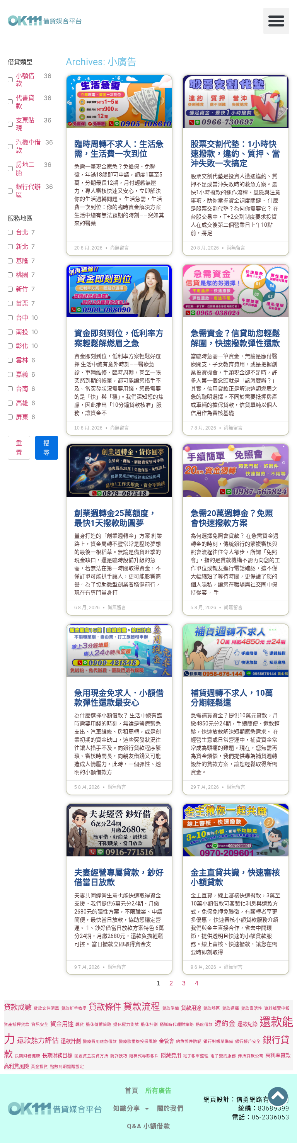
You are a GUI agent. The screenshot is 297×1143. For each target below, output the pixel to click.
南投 (22, 332)
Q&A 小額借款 (148, 1126)
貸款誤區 (211, 1008)
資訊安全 (39, 1024)
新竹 (22, 289)
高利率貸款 (277, 1055)
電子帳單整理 (195, 1055)
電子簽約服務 (223, 1055)
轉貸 (79, 1024)
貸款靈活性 (251, 1008)
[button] (276, 21)
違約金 (225, 1023)
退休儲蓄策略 (98, 1024)
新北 (22, 246)
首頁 (131, 1090)
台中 (22, 317)
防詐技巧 (118, 1055)
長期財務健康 (27, 1055)
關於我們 (170, 1108)
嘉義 (22, 374)
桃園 (22, 275)
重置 (19, 447)
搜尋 (46, 447)
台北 (22, 232)
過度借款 (204, 1024)
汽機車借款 (28, 146)
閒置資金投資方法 (91, 1055)
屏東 (22, 417)
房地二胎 (25, 169)
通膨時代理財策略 (177, 1024)
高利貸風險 (16, 1066)
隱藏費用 (171, 1055)
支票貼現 (25, 124)
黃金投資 (39, 1066)
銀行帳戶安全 (248, 1041)
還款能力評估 (38, 1040)
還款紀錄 (247, 1024)
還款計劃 (71, 1041)
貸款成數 (18, 1007)
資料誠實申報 (277, 1008)
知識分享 (126, 1108)
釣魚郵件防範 (188, 1041)
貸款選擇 (230, 1008)
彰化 (22, 346)
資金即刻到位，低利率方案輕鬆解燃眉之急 (119, 338)
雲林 (22, 360)
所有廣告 (158, 1090)
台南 (22, 388)
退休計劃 (149, 1024)
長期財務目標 (57, 1055)
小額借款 (25, 80)
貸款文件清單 (46, 1008)
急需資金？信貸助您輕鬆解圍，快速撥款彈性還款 (235, 338)
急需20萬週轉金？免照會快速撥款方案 (232, 518)
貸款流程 (141, 1006)
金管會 (166, 1041)
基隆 (22, 261)
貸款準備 (170, 1008)
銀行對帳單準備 (218, 1041)
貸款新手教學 (74, 1008)
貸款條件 (105, 1007)
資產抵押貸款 (16, 1024)
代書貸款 (25, 102)
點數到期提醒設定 (67, 1066)
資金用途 (61, 1024)
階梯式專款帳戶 (144, 1055)
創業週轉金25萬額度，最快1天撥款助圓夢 (115, 518)
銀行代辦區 (28, 191)
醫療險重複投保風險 (138, 1041)
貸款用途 (191, 1008)
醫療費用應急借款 (100, 1041)
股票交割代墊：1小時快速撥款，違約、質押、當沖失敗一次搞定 (235, 153)
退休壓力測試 (126, 1024)
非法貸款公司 (250, 1055)
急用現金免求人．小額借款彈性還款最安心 (119, 697)
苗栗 (22, 303)
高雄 (22, 403)
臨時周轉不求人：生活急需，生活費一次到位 (119, 148)
